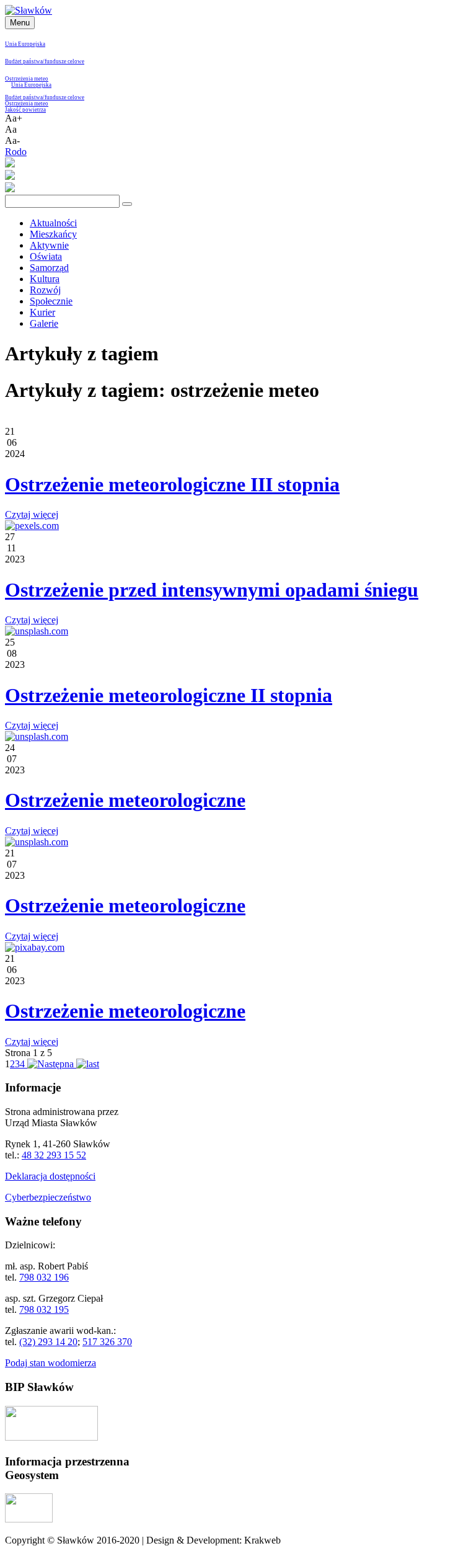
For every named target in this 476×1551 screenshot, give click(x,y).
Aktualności (53, 223)
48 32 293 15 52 (54, 1155)
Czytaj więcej (31, 514)
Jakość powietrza (25, 110)
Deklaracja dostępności (50, 1176)
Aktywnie (49, 245)
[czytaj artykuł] (32, 525)
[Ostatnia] (87, 1064)
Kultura (45, 278)
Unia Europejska (25, 44)
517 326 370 (107, 1341)
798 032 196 (44, 1277)
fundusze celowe (64, 61)
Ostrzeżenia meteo (26, 79)
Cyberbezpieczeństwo (48, 1197)
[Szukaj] (127, 204)
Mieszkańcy (53, 234)
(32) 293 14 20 (48, 1341)
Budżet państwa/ (25, 61)
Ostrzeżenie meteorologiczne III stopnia (172, 484)
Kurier (42, 312)
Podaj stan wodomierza (50, 1363)
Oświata (46, 256)
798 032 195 (44, 1309)
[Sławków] (28, 10)
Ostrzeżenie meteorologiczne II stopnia (168, 695)
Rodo (16, 151)
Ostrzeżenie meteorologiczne (125, 800)
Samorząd (49, 267)
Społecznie (51, 301)
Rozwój (45, 290)
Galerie (44, 323)
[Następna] (50, 1064)
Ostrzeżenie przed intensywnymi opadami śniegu (211, 590)
